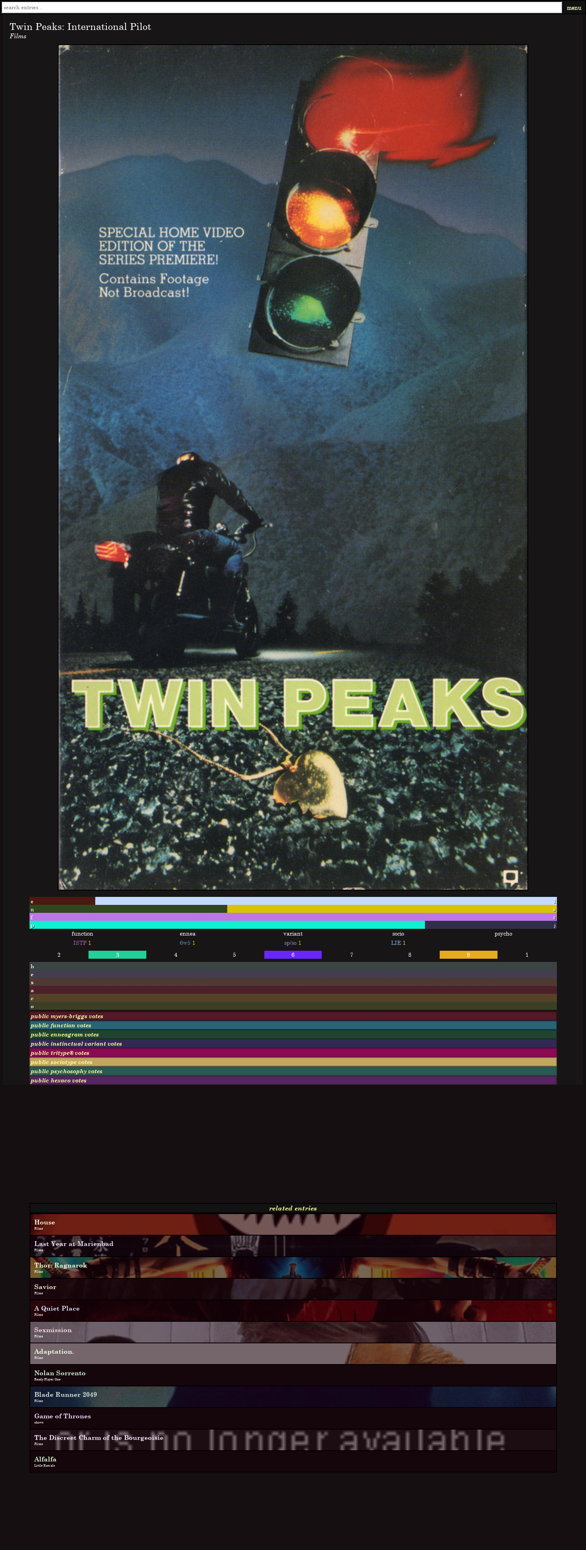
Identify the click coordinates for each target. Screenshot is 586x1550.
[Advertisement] (242, 1147)
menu (574, 7)
